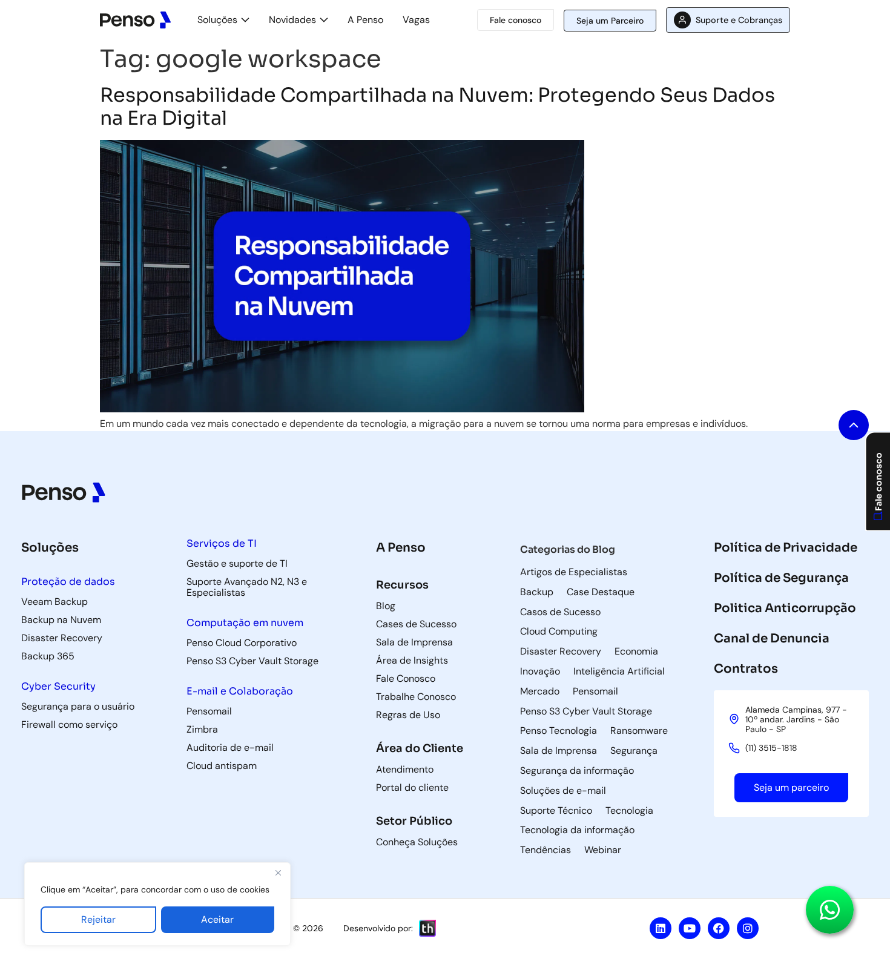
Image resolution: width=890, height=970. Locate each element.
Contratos (746, 668)
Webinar (602, 850)
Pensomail (595, 691)
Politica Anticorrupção (785, 608)
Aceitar (217, 919)
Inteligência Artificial (619, 671)
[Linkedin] (660, 928)
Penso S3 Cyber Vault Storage (586, 711)
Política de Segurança (781, 578)
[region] (157, 904)
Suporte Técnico (556, 811)
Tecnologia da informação (577, 830)
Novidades (292, 19)
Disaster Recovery (560, 651)
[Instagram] (748, 928)
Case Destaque (601, 592)
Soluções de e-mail (563, 791)
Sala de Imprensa (558, 751)
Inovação (540, 671)
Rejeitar (98, 919)
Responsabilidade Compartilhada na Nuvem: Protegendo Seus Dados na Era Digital (437, 106)
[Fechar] (278, 872)
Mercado (539, 691)
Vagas (416, 19)
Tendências (545, 850)
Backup (536, 592)
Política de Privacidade (785, 547)
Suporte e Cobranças (739, 20)
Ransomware (639, 731)
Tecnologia (629, 811)
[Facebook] (719, 928)
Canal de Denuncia (771, 638)
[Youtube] (689, 928)
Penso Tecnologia (558, 731)
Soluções (217, 19)
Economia (636, 651)
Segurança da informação (577, 771)
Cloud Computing (559, 631)
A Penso (365, 19)
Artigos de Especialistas (573, 572)
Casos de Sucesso (560, 612)
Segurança (634, 751)
